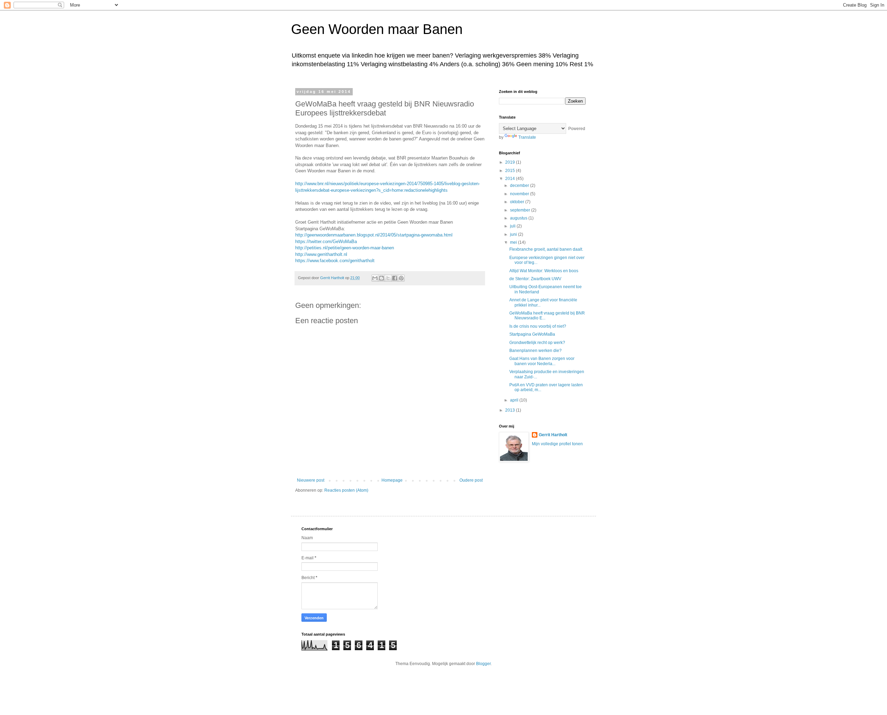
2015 (510, 170)
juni (514, 234)
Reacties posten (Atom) (346, 490)
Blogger (483, 663)
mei (514, 242)
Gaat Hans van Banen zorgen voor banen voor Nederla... (541, 361)
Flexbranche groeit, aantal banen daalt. (546, 249)
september (520, 210)
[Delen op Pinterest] (401, 278)
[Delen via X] (388, 278)
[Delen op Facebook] (394, 278)
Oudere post (471, 480)
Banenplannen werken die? (535, 350)
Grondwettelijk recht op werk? (537, 342)
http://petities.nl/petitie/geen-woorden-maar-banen (344, 247)
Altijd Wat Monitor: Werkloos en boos (543, 270)
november (520, 193)
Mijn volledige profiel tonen (557, 443)
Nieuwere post (310, 480)
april (514, 400)
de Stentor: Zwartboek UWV (535, 278)
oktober (517, 201)
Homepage (392, 480)
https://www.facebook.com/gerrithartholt (335, 260)
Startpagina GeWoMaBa (532, 334)
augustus (519, 218)
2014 (510, 178)
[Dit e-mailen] (374, 278)
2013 (510, 410)
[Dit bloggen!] (381, 278)
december (520, 185)
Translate (527, 137)
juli (513, 226)
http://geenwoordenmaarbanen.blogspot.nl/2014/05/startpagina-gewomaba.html (374, 235)
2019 (510, 162)
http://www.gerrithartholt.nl (321, 254)
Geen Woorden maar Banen (377, 29)
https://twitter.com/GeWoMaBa (326, 241)
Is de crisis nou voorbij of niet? (537, 326)
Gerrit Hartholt (553, 434)
